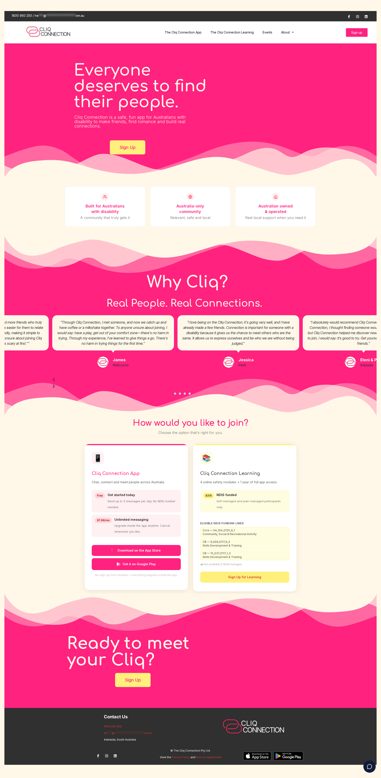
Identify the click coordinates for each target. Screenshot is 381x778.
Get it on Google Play (139, 564)
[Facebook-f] (349, 16)
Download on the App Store (139, 550)
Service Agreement (208, 757)
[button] (175, 394)
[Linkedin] (366, 16)
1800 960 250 (113, 726)
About (285, 32)
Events (267, 32)
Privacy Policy (181, 757)
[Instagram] (357, 16)
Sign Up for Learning (244, 577)
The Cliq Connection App (183, 32)
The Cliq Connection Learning (232, 32)
